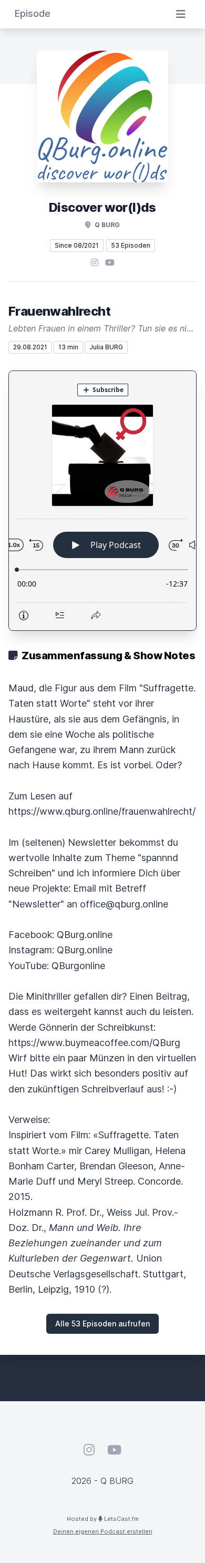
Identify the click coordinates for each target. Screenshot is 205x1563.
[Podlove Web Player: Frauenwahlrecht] (102, 500)
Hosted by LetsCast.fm (103, 1518)
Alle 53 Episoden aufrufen (102, 1323)
